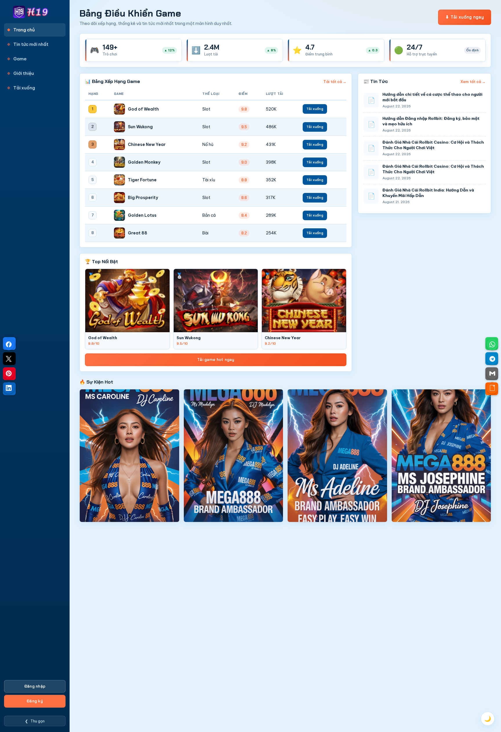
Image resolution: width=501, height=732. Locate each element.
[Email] (492, 373)
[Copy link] (492, 388)
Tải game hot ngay (215, 359)
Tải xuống (24, 88)
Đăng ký (35, 701)
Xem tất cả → (473, 81)
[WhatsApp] (492, 344)
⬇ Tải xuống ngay (464, 17)
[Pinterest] (8, 373)
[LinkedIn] (8, 388)
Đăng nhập (35, 686)
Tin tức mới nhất (30, 44)
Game (20, 59)
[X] (8, 359)
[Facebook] (8, 344)
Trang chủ (24, 29)
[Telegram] (492, 359)
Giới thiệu (23, 73)
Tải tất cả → (334, 81)
